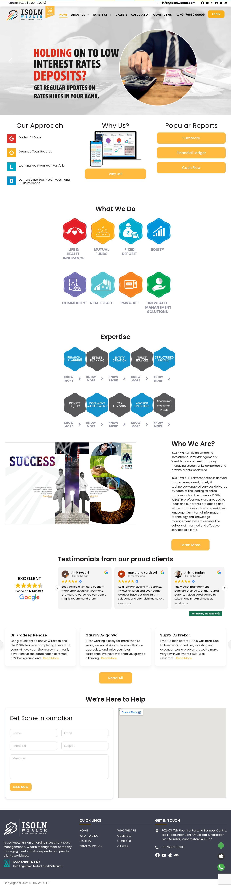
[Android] (226, 2)
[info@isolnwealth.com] (160, 3)
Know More (68, 378)
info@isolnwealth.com (178, 3)
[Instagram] (211, 2)
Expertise (100, 15)
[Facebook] (202, 2)
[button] (224, 588)
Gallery (121, 15)
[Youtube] (207, 2)
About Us (78, 15)
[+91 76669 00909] (177, 15)
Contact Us (162, 15)
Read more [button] (68, 603)
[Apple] (221, 2)
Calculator (140, 15)
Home (63, 15)
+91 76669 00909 (192, 15)
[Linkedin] (216, 2)
